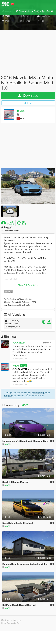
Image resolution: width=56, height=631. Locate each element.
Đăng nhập (39, 392)
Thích (24, 224)
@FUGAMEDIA (20, 369)
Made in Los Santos (10, 622)
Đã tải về (10, 224)
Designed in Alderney (11, 620)
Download (30, 95)
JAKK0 (21, 111)
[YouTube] (18, 114)
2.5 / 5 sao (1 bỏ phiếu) (10, 230)
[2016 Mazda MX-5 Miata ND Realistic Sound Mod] (28, 186)
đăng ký (8, 395)
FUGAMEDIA (19, 342)
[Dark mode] (48, 11)
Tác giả (23, 366)
